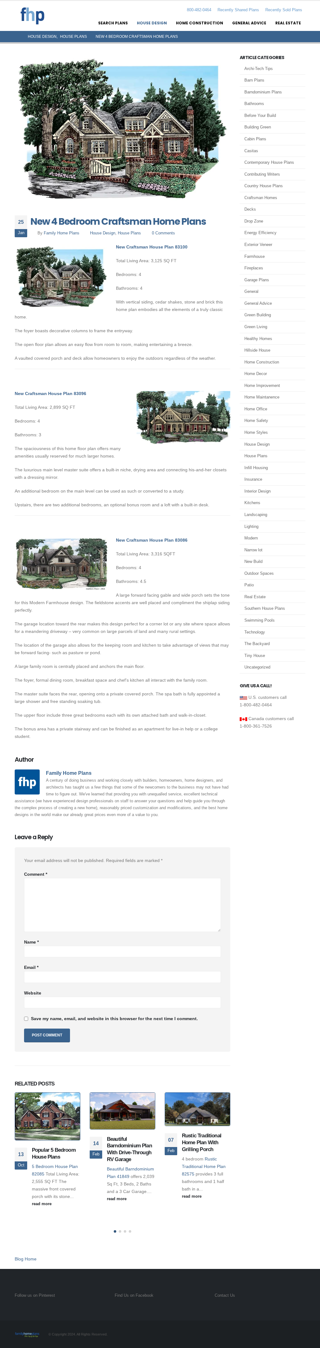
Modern (251, 538)
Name (31, 942)
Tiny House (254, 655)
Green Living (255, 326)
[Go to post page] (47, 1116)
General (251, 291)
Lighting (251, 526)
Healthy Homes (258, 338)
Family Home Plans (61, 233)
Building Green (257, 127)
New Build (253, 561)
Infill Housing (256, 467)
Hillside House (257, 350)
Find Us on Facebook (134, 1295)
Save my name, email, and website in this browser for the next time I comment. (114, 1018)
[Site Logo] (32, 16)
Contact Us (225, 1295)
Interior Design (257, 491)
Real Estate (288, 23)
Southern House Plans (264, 608)
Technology (254, 632)
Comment (35, 874)
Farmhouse (254, 256)
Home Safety (256, 420)
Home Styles (256, 432)
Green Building (257, 315)
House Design (152, 23)
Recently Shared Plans (238, 10)
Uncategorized (257, 667)
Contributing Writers (262, 174)
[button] (115, 1231)
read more (42, 1204)
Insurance (253, 479)
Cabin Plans (255, 139)
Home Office (255, 409)
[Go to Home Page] (17, 36)
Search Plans (113, 23)
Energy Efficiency (260, 232)
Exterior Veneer (258, 244)
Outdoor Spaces (259, 573)
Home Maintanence (261, 397)
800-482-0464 (198, 10)
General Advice (249, 23)
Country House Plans (263, 185)
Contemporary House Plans (269, 162)
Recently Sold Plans (283, 10)
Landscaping (255, 514)
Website (32, 992)
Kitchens (252, 502)
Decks (250, 209)
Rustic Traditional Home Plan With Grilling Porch (201, 1142)
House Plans (129, 233)
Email (31, 967)
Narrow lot (253, 550)
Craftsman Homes (260, 197)
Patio (249, 585)
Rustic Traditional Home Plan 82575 (204, 1166)
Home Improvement (262, 385)
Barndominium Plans (263, 92)
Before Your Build (260, 115)
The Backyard (257, 643)
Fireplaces (253, 268)
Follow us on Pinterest (35, 1295)
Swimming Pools (259, 620)
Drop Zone (253, 221)
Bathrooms (254, 103)
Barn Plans (254, 80)
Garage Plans (256, 280)
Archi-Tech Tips (258, 68)
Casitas (251, 150)
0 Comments (163, 233)
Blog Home (26, 1258)
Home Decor (255, 373)
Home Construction (199, 23)
